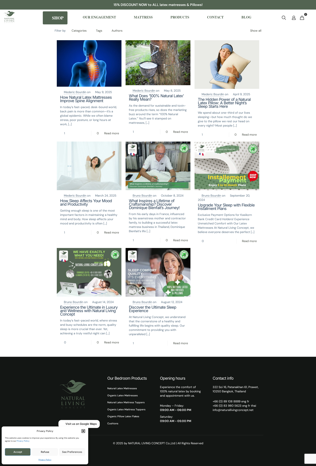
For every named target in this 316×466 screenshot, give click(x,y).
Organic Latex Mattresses (122, 395)
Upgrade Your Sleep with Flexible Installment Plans (226, 207)
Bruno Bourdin (142, 196)
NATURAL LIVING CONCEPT (146, 443)
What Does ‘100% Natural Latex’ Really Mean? (156, 97)
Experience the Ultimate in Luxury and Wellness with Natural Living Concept (89, 311)
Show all (255, 31)
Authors (117, 31)
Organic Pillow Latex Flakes (123, 416)
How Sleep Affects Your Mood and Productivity (86, 202)
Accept (17, 451)
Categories (79, 31)
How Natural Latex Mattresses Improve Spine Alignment (86, 99)
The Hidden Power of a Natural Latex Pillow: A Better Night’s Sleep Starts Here (224, 103)
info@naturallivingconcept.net (233, 410)
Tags (99, 31)
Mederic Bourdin (75, 92)
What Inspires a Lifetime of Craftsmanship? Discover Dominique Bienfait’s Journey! (154, 204)
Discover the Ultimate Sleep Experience (152, 309)
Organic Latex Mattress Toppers (126, 409)
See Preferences (72, 451)
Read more (111, 133)
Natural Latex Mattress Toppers (126, 402)
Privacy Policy (23, 441)
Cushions (112, 423)
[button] (83, 431)
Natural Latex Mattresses (122, 388)
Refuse (45, 451)
